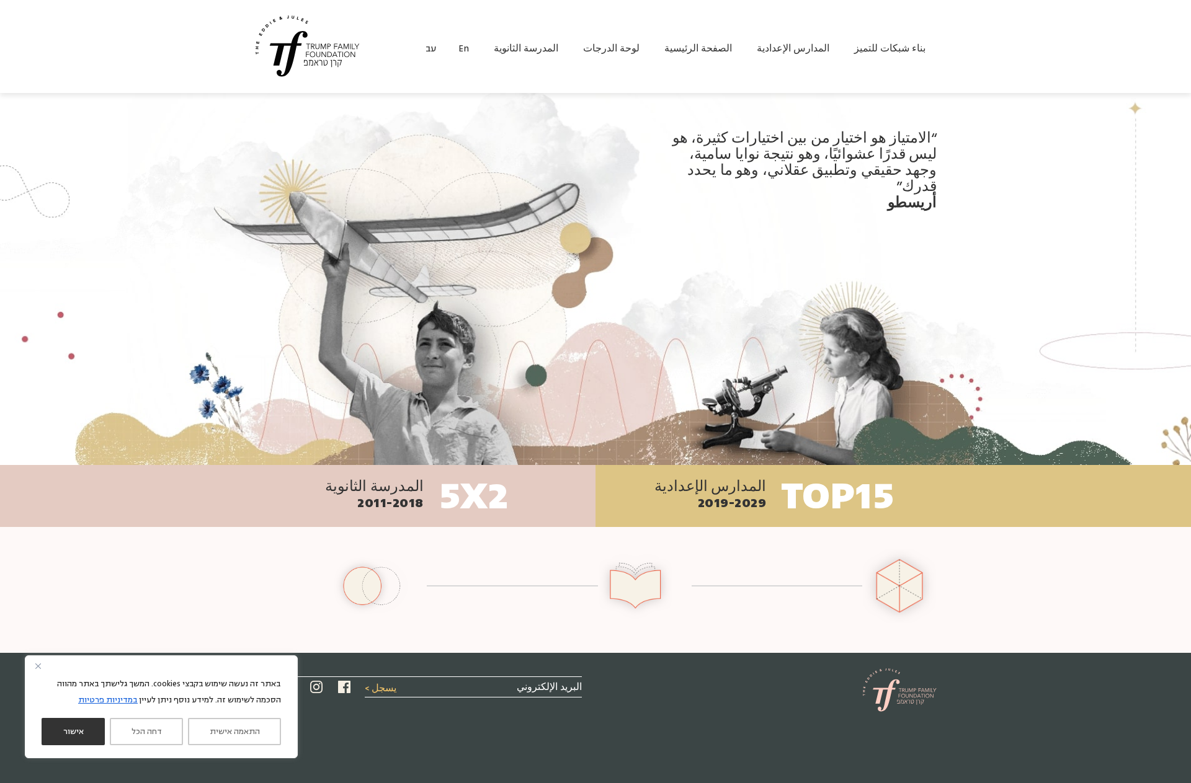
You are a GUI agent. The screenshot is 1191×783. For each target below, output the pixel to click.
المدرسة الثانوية (526, 48)
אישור (73, 731)
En (463, 48)
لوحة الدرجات (611, 48)
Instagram (316, 687)
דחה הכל (147, 731)
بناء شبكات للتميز (890, 48)
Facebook (344, 687)
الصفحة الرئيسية (698, 48)
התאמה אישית (235, 731)
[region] (161, 706)
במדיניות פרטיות (108, 700)
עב (431, 48)
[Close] (37, 665)
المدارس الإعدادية (793, 48)
